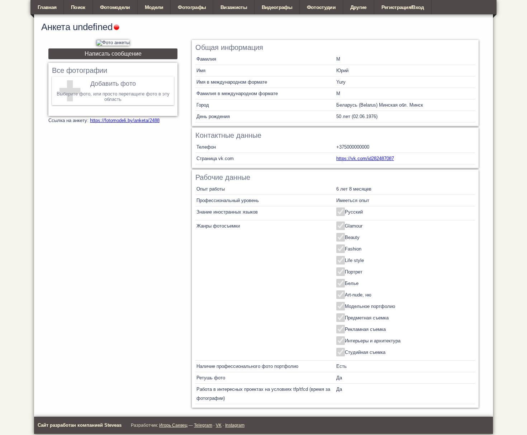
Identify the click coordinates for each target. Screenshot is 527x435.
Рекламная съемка (365, 329)
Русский (354, 212)
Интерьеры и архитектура (372, 340)
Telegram (203, 425)
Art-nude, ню (358, 295)
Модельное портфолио (370, 306)
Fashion (353, 249)
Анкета (55, 27)
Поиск (78, 7)
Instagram (234, 425)
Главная (47, 7)
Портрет (353, 272)
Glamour (353, 226)
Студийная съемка (365, 352)
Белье (352, 283)
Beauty (352, 237)
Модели (154, 7)
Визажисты (233, 7)
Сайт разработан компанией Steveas (80, 425)
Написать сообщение (113, 54)
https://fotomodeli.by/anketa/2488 (125, 120)
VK (219, 425)
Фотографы (192, 7)
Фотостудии (321, 7)
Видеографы (277, 7)
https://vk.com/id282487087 (365, 158)
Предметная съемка (367, 318)
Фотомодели (115, 7)
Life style (354, 260)
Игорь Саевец (173, 425)
